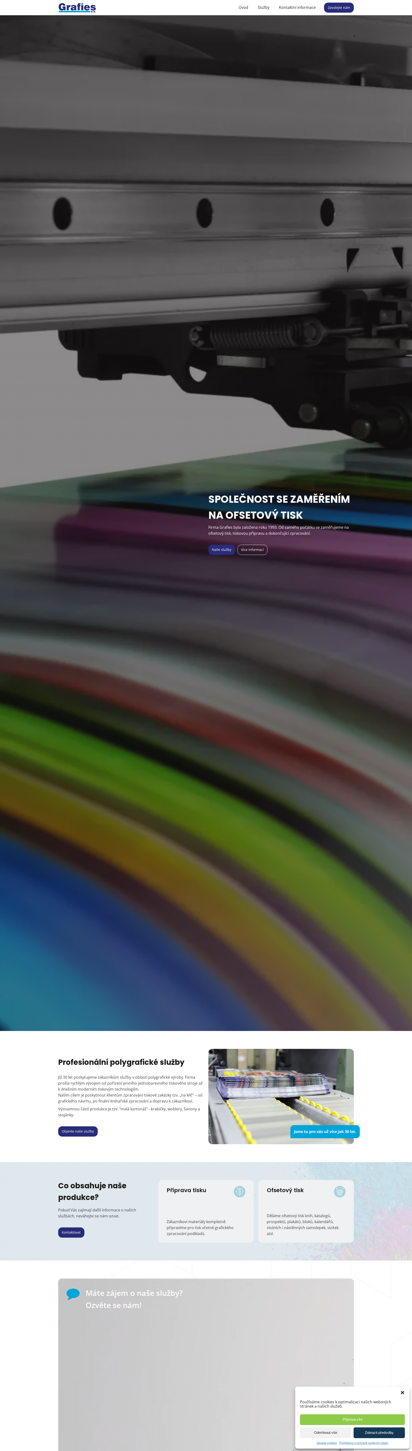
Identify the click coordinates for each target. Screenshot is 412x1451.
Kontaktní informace (297, 7)
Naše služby (221, 549)
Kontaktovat (71, 1232)
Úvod (243, 7)
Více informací (252, 549)
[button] (402, 1392)
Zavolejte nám (339, 7)
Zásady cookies (327, 1443)
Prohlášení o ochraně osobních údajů (363, 1443)
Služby (263, 7)
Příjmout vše (352, 1419)
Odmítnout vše (325, 1432)
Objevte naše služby (78, 1131)
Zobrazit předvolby (379, 1432)
